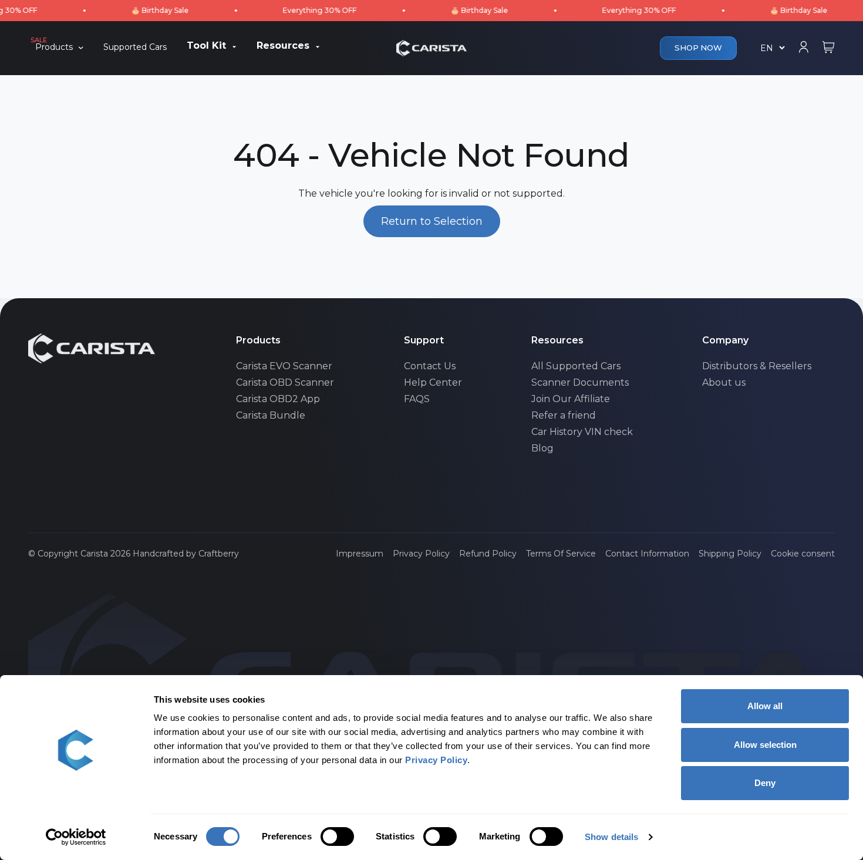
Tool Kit (206, 46)
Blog (542, 448)
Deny (765, 783)
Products (54, 47)
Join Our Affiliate (570, 399)
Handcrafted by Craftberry (186, 553)
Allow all (765, 706)
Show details (611, 837)
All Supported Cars (576, 366)
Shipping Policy (730, 553)
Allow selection (765, 745)
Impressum (359, 553)
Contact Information (647, 553)
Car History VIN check (582, 432)
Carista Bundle (270, 415)
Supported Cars (135, 47)
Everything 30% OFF (304, 10)
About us (724, 382)
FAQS (417, 399)
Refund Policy (488, 553)
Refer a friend (563, 415)
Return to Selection (432, 221)
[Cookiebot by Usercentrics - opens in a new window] (76, 837)
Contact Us (430, 366)
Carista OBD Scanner (285, 382)
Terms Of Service (561, 553)
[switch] (337, 836)
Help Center (433, 382)
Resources (283, 46)
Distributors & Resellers (756, 366)
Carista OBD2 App (278, 399)
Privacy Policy (421, 553)
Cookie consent (803, 553)
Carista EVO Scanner (284, 366)
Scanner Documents (580, 382)
